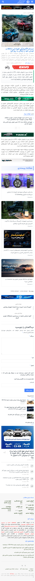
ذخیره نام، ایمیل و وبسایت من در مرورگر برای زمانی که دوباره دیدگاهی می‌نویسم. (18, 374)
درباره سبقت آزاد (24, 569)
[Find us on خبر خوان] (22, 566)
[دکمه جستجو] (3, 2)
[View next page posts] (16, 128)
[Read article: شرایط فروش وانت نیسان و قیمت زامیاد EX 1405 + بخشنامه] (30, 401)
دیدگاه (31, 336)
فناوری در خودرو (26, 12)
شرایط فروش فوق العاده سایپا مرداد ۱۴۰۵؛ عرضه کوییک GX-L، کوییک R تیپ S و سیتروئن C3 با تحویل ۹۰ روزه (21, 454)
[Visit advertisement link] (17, 8)
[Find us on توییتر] (25, 566)
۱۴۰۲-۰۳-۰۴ (18, 63)
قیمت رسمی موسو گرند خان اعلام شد (17, 415)
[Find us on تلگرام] (29, 566)
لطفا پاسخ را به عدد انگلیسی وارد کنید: (24, 379)
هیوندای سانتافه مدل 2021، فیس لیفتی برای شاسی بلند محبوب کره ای (17, 123)
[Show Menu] (32, 2)
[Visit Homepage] (23, 2)
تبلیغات (31, 569)
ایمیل (32, 365)
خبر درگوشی (19, 506)
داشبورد (20, 510)
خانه (32, 12)
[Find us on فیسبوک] (27, 566)
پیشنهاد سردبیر (30, 513)
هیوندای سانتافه (14, 291)
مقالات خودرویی (25, 524)
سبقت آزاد (27, 63)
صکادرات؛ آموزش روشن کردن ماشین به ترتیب (18, 465)
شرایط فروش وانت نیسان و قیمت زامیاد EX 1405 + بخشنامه (14, 401)
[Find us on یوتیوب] (33, 566)
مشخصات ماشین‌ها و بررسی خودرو (6, 508)
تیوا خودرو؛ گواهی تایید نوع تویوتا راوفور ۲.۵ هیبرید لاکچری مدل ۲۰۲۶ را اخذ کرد (15, 408)
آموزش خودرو (30, 501)
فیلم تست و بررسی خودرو (7, 501)
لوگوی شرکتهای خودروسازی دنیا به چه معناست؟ (17, 485)
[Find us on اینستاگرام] (31, 566)
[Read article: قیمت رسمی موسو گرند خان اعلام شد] (30, 416)
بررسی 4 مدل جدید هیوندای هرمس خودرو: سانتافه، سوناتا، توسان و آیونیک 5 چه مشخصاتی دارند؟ (18, 119)
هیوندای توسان (23, 291)
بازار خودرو (31, 505)
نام (32, 358)
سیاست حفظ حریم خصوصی (11, 569)
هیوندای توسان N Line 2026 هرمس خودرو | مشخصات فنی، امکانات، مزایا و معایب (16, 478)
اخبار (7, 532)
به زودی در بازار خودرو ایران (30, 508)
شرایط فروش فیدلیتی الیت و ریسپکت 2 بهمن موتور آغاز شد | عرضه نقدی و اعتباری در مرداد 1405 (15, 471)
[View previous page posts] (19, 128)
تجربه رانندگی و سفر (18, 501)
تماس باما (31, 570)
